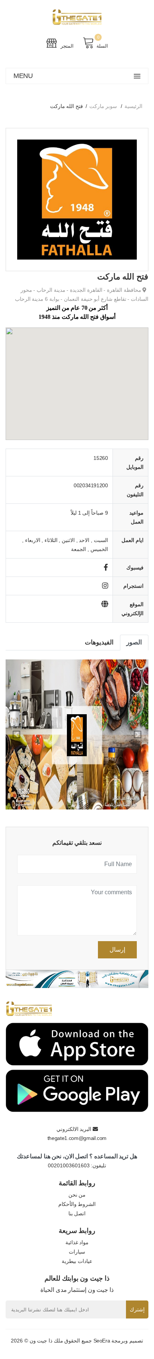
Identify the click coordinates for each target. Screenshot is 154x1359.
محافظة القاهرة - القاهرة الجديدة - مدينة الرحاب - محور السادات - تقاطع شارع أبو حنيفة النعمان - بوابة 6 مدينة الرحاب (81, 294)
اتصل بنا (77, 1213)
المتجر (66, 46)
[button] (16, 734)
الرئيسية (133, 106)
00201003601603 (69, 1165)
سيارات (77, 1252)
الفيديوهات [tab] (99, 642)
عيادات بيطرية (77, 1261)
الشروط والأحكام (77, 1204)
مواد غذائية (77, 1242)
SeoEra (101, 1341)
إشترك (137, 1309)
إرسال (117, 949)
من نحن (77, 1195)
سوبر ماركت (103, 106)
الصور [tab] (134, 642)
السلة (102, 46)
